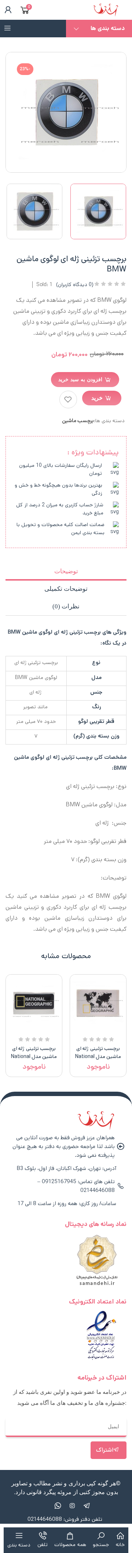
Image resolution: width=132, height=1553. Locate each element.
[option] (98, 211)
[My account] (6, 10)
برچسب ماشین (78, 420)
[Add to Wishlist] (68, 399)
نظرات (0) (66, 606)
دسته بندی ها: (109, 420)
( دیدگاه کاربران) (75, 284)
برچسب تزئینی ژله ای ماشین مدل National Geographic (98, 1056)
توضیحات (66, 571)
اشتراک (104, 1450)
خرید (97, 398)
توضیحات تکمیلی (66, 588)
